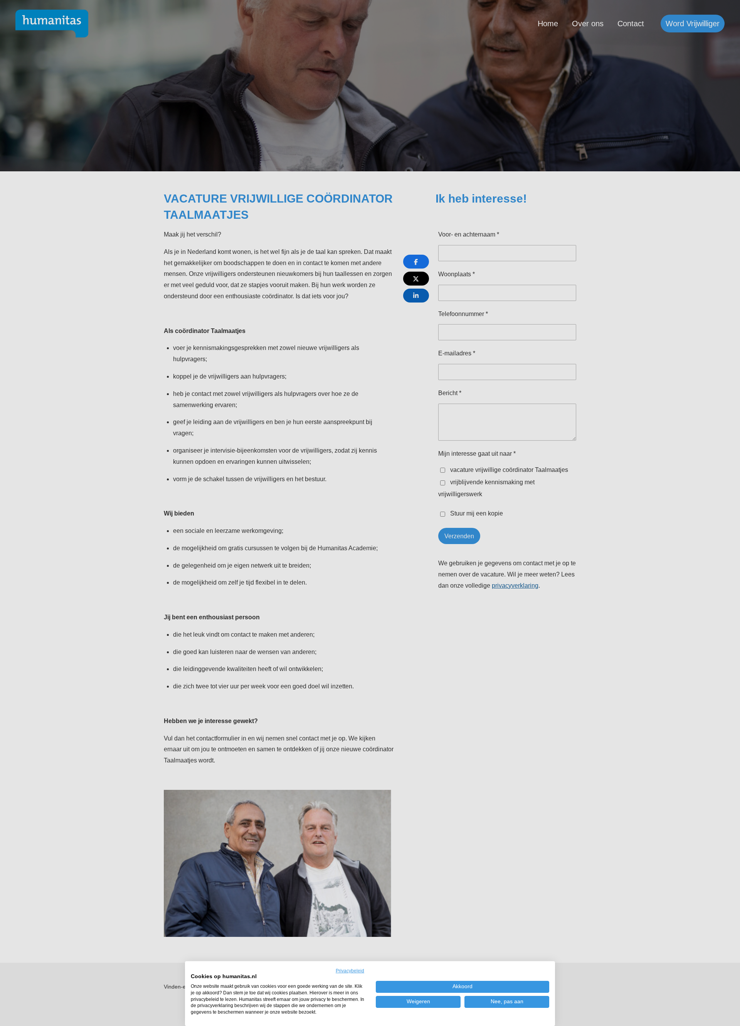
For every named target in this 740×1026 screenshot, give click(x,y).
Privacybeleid (350, 971)
